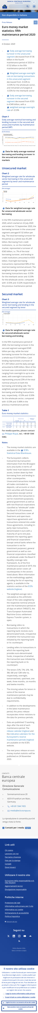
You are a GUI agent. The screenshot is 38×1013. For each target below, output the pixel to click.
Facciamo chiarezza (13, 857)
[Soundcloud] (30, 936)
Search (27, 6)
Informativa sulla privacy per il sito (19, 906)
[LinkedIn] (13, 936)
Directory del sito (12, 921)
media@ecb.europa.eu (20, 811)
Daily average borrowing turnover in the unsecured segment (19, 54)
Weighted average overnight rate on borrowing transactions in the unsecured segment (21, 76)
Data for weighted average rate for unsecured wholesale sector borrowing (18, 211)
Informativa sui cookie (14, 910)
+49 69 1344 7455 (18, 806)
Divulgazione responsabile (16, 889)
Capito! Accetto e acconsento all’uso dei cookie (20, 1002)
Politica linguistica (12, 916)
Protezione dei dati (12, 903)
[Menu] (34, 6)
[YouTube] (24, 936)
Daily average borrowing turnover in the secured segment (19, 99)
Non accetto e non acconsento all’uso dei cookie (20, 1008)
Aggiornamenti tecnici (14, 886)
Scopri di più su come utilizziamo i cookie (20, 997)
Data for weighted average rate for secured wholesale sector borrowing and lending (18, 333)
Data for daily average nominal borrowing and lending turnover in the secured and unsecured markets (18, 156)
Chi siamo (9, 850)
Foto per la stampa (12, 861)
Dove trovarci (10, 867)
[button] (34, 2)
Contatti (8, 864)
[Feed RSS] (19, 941)
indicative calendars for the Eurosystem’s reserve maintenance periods (21, 737)
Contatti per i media (14, 828)
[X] (8, 936)
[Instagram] (19, 936)
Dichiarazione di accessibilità (17, 913)
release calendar (14, 731)
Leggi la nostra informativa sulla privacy (20, 994)
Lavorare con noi (12, 854)
